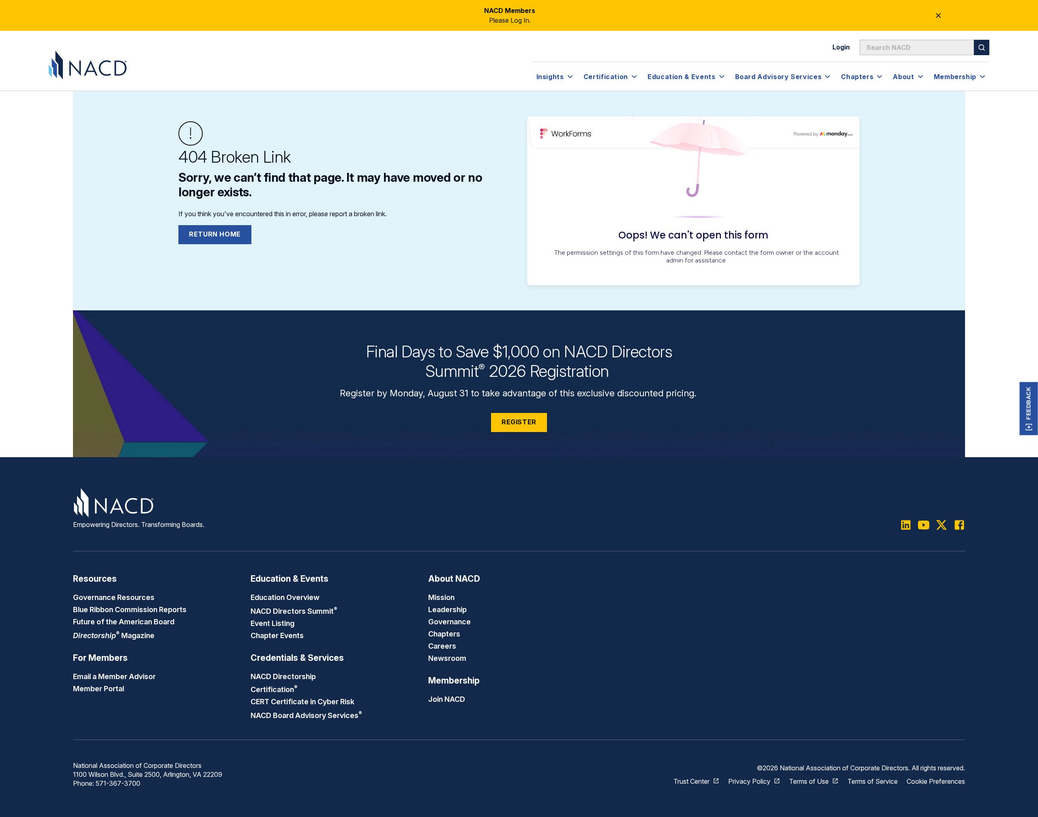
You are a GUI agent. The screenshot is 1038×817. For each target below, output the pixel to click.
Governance (449, 621)
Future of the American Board (123, 621)
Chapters (444, 633)
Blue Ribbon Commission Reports (130, 609)
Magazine (113, 635)
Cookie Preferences (936, 781)
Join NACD (446, 698)
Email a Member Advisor (114, 676)
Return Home (215, 234)
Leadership (447, 609)
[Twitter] (941, 525)
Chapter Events (277, 635)
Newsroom (447, 658)
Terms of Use (809, 781)
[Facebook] (959, 525)
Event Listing (272, 623)
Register (519, 422)
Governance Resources (113, 597)
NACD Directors (294, 610)
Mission (441, 597)
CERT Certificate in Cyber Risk (302, 701)
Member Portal (98, 688)
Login (841, 47)
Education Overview (285, 597)
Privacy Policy (749, 781)
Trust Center (691, 781)
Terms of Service (872, 781)
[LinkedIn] (905, 525)
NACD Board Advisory (306, 715)
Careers (442, 645)
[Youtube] (923, 525)
